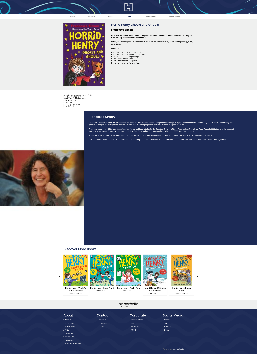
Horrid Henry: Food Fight (102, 288)
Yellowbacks (69, 337)
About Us (91, 16)
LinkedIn (167, 330)
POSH (133, 330)
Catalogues (69, 333)
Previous (59, 276)
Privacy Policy (70, 326)
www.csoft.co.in (178, 349)
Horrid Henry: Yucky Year (128, 288)
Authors (111, 16)
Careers (101, 326)
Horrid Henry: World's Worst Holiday (75, 289)
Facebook (167, 320)
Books (130, 16)
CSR (133, 323)
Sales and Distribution (73, 343)
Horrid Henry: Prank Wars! (181, 289)
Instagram (167, 326)
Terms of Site (69, 323)
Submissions (151, 16)
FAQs (67, 330)
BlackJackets (69, 340)
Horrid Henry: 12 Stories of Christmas (155, 289)
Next (197, 276)
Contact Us (102, 320)
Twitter (166, 323)
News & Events (174, 16)
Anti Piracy (135, 326)
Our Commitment (137, 320)
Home (72, 16)
